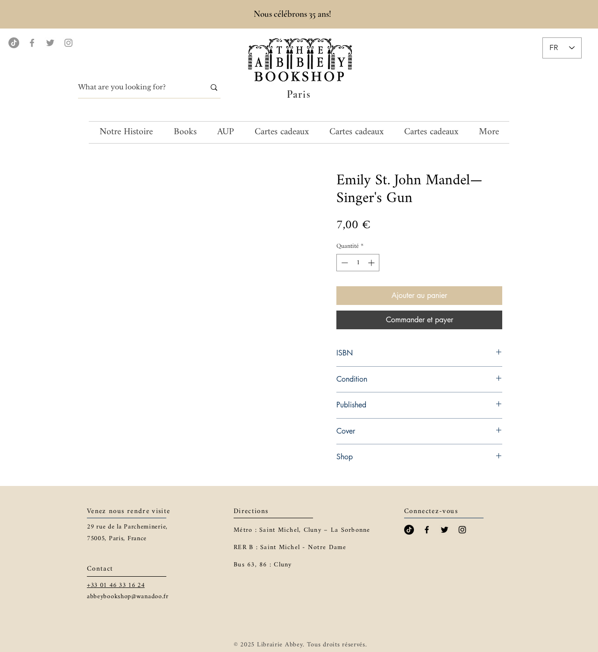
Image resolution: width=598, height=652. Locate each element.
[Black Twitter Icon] (444, 530)
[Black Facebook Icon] (427, 530)
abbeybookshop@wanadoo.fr (128, 596)
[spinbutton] (357, 262)
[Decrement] (343, 262)
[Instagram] (68, 42)
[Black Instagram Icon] (462, 530)
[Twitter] (50, 42)
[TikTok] (13, 42)
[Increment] (372, 262)
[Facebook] (32, 42)
